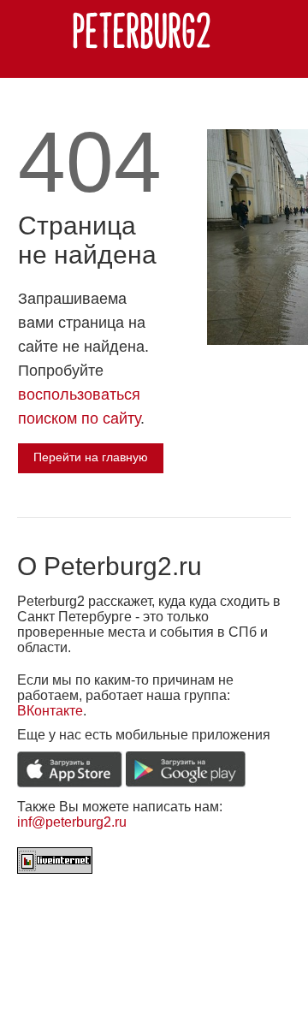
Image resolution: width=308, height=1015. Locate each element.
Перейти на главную (90, 457)
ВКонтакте (50, 710)
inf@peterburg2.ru (72, 822)
